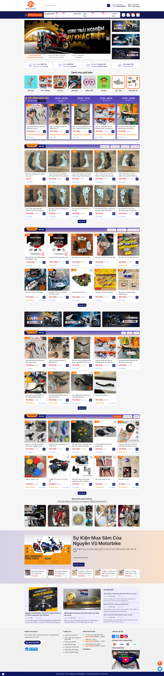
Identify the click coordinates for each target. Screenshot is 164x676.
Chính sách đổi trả (70, 642)
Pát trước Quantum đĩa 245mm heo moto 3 (35, 175)
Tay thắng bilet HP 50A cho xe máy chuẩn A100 (58, 396)
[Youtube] (122, 636)
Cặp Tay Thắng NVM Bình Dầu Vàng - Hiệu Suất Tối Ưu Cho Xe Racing (82, 127)
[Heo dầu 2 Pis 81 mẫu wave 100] (128, 245)
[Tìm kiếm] (108, 5)
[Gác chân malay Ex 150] (105, 467)
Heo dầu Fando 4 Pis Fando (34, 292)
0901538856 (121, 6)
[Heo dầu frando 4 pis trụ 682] (82, 245)
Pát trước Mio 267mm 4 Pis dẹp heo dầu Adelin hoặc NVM (105, 209)
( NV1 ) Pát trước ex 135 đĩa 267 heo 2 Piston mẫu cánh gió (58, 175)
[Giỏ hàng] (138, 15)
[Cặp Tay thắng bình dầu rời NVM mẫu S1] (59, 114)
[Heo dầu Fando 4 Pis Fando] (35, 280)
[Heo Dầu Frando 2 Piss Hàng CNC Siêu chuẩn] (59, 280)
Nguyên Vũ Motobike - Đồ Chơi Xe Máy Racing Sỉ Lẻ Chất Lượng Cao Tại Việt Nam (43, 614)
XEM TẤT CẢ (133, 91)
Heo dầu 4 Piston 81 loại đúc (104, 292)
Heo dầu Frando (133, 230)
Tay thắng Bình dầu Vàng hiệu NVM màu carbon (36, 127)
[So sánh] (30, 137)
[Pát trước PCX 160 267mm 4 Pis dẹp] (82, 196)
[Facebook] (113, 636)
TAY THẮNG (45, 91)
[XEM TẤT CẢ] (133, 82)
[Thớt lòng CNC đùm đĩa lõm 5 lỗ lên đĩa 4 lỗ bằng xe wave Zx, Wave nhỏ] (128, 431)
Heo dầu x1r (121, 230)
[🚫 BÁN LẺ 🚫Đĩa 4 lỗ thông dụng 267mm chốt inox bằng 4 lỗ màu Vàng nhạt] (74, 573)
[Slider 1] (67, 37)
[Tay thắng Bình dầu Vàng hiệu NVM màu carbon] (36, 114)
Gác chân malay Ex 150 (102, 479)
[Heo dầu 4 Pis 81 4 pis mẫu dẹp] (105, 245)
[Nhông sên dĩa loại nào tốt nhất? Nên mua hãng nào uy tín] (82, 599)
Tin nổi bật (109, 590)
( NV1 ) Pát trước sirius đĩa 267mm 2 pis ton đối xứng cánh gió (35, 210)
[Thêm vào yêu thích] (45, 105)
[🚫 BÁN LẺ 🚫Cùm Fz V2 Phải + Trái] (59, 467)
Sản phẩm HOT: (50, 14)
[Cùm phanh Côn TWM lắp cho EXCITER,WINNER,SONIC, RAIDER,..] (35, 382)
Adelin (130, 333)
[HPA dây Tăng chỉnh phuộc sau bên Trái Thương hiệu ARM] (82, 431)
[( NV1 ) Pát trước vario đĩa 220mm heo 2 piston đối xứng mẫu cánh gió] (128, 161)
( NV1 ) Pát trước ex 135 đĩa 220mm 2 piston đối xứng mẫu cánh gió (104, 175)
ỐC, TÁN (118, 91)
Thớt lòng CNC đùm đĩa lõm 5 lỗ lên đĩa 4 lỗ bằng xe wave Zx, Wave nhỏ (128, 445)
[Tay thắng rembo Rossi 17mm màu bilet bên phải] (82, 382)
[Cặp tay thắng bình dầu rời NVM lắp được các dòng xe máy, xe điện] (104, 114)
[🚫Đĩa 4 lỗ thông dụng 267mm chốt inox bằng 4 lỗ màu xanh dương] (121, 573)
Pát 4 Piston (115, 146)
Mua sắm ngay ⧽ (79, 564)
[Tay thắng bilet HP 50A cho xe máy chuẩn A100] (59, 382)
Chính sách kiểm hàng (71, 649)
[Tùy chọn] (67, 131)
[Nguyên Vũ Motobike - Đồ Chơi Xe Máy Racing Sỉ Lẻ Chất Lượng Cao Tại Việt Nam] (43, 599)
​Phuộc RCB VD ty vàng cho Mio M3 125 (116, 604)
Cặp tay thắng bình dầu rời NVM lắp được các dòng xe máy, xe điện (103, 127)
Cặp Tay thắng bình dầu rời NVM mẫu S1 (58, 127)
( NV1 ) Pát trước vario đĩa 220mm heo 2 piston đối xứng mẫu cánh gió (128, 175)
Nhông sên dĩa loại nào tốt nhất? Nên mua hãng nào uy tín (81, 614)
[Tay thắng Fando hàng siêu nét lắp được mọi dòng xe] (127, 114)
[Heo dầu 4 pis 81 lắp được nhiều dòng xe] (128, 280)
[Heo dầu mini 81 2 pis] (82, 280)
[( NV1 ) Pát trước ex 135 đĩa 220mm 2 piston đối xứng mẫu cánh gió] (105, 161)
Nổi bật (36, 145)
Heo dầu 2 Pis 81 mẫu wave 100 (128, 257)
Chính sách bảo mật (71, 635)
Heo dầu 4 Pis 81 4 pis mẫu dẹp (105, 257)
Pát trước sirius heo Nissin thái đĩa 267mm (58, 209)
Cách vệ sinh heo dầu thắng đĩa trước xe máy (118, 615)
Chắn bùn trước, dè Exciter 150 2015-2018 (58, 445)
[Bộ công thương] (31, 649)
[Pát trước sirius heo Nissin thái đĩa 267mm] (59, 196)
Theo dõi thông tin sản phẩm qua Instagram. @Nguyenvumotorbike (82, 501)
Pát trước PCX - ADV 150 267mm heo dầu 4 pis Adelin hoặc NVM (127, 210)
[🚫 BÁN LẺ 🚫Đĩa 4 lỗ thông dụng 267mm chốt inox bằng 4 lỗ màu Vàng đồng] (98, 573)
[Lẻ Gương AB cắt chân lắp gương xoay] (105, 431)
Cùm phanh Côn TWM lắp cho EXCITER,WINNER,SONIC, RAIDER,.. (35, 396)
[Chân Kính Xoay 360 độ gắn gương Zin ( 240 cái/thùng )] (82, 467)
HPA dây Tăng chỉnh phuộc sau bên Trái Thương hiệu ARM (81, 445)
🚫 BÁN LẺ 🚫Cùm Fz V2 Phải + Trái (58, 480)
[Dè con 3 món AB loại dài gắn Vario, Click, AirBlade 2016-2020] (35, 431)
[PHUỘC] (103, 82)
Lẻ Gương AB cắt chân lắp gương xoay (103, 445)
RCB (123, 333)
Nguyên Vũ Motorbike (101, 674)
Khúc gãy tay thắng (101, 395)
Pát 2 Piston (104, 146)
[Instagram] (126, 636)
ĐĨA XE (60, 91)
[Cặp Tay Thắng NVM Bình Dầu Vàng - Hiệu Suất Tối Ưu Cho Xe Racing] (82, 114)
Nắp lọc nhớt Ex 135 (32, 479)
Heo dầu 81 (111, 230)
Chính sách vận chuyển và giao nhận (73, 638)
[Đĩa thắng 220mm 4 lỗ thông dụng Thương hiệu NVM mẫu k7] (28, 573)
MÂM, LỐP (89, 91)
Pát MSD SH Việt (124, 479)
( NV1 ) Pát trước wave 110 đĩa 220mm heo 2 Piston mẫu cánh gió (81, 175)
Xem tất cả (82, 221)
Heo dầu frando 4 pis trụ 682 (81, 257)
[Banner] (126, 26)
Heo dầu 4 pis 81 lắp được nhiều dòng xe (127, 293)
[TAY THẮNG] (45, 82)
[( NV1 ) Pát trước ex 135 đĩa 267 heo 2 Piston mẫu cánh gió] (59, 161)
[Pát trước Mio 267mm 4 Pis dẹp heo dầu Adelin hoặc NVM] (105, 196)
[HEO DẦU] (74, 82)
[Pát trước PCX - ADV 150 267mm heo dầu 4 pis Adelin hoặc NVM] (128, 196)
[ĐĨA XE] (60, 82)
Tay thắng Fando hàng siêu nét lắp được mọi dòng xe (126, 127)
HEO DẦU (74, 91)
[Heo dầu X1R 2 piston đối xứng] (59, 245)
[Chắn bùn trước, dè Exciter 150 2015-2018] (59, 431)
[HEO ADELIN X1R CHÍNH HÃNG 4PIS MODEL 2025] (35, 245)
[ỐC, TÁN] (118, 82)
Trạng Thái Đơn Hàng (71, 652)
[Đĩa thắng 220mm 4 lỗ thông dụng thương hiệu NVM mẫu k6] (51, 573)
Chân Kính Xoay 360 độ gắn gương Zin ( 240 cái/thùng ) (80, 480)
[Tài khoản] (123, 15)
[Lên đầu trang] (160, 658)
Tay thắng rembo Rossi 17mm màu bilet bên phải (81, 396)
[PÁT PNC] (31, 82)
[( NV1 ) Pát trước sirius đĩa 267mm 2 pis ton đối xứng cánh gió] (35, 196)
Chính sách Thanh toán (72, 647)
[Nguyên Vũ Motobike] (33, 5)
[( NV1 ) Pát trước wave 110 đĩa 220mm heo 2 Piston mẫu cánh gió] (82, 161)
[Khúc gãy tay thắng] (105, 382)
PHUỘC (104, 91)
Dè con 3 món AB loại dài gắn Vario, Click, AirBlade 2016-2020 (35, 445)
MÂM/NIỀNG (77, 14)
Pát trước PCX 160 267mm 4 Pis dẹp (81, 209)
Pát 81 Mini (134, 146)
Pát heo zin (125, 146)
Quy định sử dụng (70, 644)
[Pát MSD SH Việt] (128, 467)
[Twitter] (117, 636)
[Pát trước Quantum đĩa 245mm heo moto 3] (35, 161)
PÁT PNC (31, 91)
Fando (136, 333)
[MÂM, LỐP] (89, 82)
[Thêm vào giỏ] (44, 131)
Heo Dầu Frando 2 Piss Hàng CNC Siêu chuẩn (58, 293)
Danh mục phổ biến (82, 72)
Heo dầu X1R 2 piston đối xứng (58, 257)
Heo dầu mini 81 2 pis (78, 292)
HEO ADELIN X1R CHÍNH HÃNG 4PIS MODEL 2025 (35, 258)
